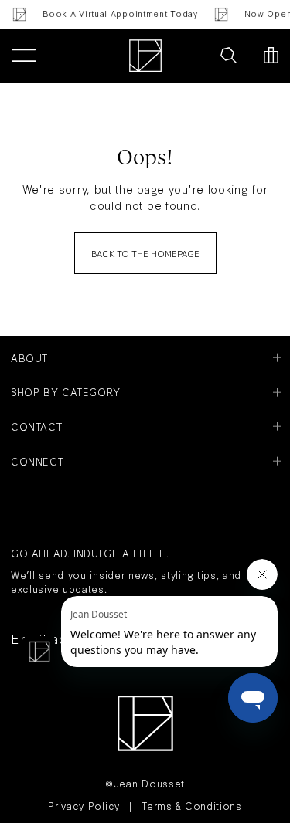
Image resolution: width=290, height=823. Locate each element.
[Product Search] (228, 56)
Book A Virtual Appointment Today (118, 13)
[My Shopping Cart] (271, 56)
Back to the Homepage (145, 253)
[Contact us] (194, 56)
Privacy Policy (84, 805)
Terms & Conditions (192, 805)
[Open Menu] (23, 55)
